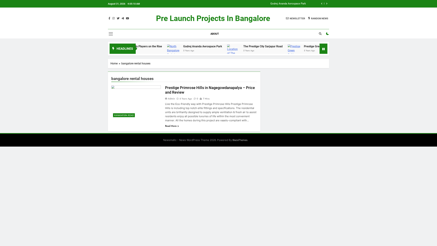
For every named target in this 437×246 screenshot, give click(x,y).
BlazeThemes (239, 140)
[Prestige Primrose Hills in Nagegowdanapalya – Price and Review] (136, 102)
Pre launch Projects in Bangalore (213, 18)
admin (171, 98)
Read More (171, 126)
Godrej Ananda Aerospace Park (194, 46)
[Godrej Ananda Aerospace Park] (165, 52)
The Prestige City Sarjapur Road (288, 4)
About (214, 33)
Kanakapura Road (124, 115)
